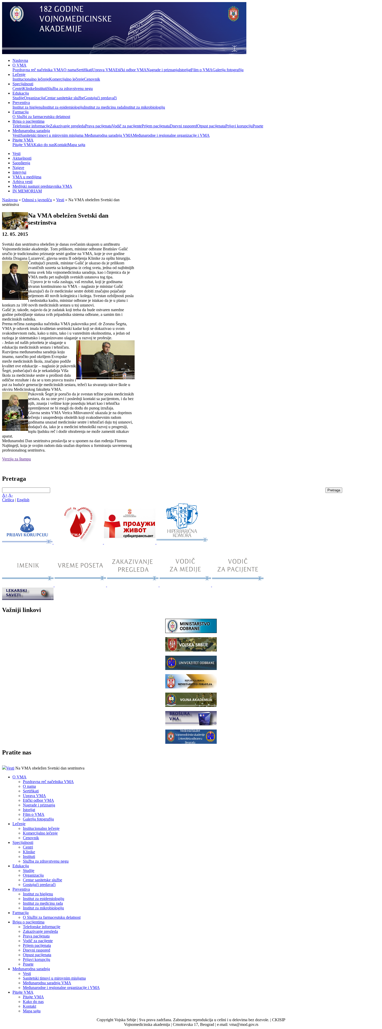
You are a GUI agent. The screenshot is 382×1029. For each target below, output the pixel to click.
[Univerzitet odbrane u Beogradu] (191, 668)
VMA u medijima (26, 177)
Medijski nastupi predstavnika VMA (42, 186)
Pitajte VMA (23, 140)
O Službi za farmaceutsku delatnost (41, 116)
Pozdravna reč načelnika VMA (37, 70)
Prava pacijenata (98, 126)
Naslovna (20, 60)
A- (10, 495)
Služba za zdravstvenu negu (70, 88)
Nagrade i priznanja (163, 70)
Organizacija (34, 98)
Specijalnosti (22, 84)
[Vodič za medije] (186, 585)
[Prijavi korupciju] (28, 542)
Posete (258, 126)
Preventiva (21, 102)
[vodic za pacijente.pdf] (238, 585)
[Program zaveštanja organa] (130, 542)
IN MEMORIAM (27, 191)
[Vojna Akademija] (191, 705)
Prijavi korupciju (239, 126)
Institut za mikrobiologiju (144, 107)
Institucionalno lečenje (30, 79)
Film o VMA (202, 70)
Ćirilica (8, 500)
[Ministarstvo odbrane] (191, 631)
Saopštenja (21, 163)
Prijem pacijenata (156, 126)
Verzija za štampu (16, 459)
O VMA (19, 65)
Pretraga (333, 490)
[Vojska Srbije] (191, 650)
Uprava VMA (103, 70)
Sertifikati (84, 70)
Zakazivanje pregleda (67, 126)
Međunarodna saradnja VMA (108, 135)
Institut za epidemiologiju (63, 107)
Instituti (41, 88)
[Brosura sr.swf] (191, 724)
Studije (18, 98)
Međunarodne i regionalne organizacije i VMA (171, 135)
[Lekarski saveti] (28, 598)
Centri (17, 88)
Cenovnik (92, 79)
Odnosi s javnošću (37, 200)
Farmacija (20, 112)
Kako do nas (44, 144)
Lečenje (18, 74)
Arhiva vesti (22, 181)
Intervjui (19, 172)
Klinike (29, 88)
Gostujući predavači (100, 98)
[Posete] (81, 585)
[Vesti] (79, 542)
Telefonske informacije (31, 126)
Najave (18, 167)
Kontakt (61, 144)
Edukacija (20, 93)
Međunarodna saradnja (31, 130)
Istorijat (185, 70)
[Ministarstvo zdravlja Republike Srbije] (191, 687)
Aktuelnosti (21, 158)
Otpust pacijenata (211, 126)
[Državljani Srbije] (133, 585)
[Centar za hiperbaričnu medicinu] (182, 542)
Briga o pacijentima (28, 121)
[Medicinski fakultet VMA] (191, 742)
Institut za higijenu (27, 107)
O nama (69, 70)
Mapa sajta (76, 144)
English (23, 500)
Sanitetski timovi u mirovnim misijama (52, 135)
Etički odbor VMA (131, 70)
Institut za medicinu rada (104, 107)
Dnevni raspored (183, 126)
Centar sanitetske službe (64, 98)
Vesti (16, 135)
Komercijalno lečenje (66, 79)
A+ (5, 495)
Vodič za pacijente (127, 126)
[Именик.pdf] (28, 585)
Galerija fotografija (228, 70)
